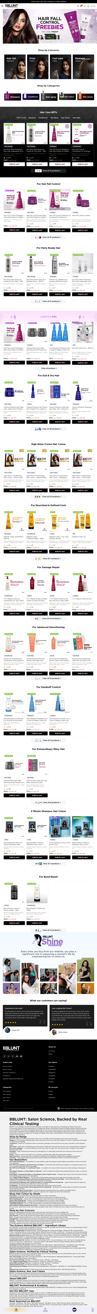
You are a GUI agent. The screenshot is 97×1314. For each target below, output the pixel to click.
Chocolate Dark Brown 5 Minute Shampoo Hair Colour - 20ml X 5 (13, 844)
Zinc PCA (33, 1240)
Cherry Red (24, 1256)
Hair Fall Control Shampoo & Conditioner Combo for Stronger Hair (59, 216)
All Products (7, 1091)
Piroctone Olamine (56, 1240)
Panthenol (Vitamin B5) (16, 1237)
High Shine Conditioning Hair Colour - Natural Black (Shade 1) (36, 477)
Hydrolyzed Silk (68, 1230)
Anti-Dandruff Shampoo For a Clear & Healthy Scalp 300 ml (37, 719)
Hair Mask (59, 1133)
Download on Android (15, 1299)
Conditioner (54, 1260)
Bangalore (51, 1072)
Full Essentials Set (33, 1261)
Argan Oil (41, 1237)
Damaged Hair (34, 1304)
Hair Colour (6, 1097)
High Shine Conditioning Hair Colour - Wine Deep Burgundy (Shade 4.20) (81, 477)
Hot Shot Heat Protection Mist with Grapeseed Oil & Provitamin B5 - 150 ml (13, 150)
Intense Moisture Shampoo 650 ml (82, 408)
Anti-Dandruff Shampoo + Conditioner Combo (38, 1264)
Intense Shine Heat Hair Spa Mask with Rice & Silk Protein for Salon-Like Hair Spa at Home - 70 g (37, 781)
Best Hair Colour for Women (59, 1304)
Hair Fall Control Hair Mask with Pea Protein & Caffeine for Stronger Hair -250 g (37, 216)
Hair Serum (57, 1261)
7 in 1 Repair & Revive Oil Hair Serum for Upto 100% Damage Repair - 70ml (58, 600)
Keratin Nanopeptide (43, 1230)
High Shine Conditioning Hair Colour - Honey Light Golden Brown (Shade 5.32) (14, 477)
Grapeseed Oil (42, 1248)
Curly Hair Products (45, 1304)
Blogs (50, 1054)
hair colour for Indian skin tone (55, 1207)
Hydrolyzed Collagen (56, 1230)
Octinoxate (34, 1248)
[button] (5, 157)
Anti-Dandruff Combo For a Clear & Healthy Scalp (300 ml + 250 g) (59, 719)
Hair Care (6, 1100)
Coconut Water (48, 1235)
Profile (50, 1091)
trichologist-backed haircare (25, 1127)
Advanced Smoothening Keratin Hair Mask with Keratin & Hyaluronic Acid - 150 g (37, 660)
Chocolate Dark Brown (36, 1256)
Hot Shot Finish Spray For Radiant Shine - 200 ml (36, 280)
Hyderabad (52, 1069)
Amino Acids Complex (33, 1232)
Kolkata (51, 1082)
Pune (11, 1289)
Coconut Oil (56, 1235)
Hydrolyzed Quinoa (20, 1232)
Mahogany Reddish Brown (64, 1256)
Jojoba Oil (84, 1235)
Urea (64, 1240)
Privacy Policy (7, 1066)
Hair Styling (7, 1094)
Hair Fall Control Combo (81, 215)
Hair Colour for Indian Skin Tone (23, 1306)
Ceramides (39, 1235)
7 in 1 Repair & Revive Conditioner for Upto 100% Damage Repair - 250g (13, 600)
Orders (50, 1094)
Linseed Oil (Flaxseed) (31, 1237)
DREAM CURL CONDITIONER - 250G (35, 538)
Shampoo (43, 1133)
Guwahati (51, 1078)
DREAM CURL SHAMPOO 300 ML (13, 538)
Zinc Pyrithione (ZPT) (43, 1240)
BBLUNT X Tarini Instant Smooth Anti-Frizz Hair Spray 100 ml (42, 1269)
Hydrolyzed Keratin (30, 1230)
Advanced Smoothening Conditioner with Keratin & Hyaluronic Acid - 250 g (13, 660)
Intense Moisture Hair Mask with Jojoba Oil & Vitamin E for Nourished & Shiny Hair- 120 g (14, 408)
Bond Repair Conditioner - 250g (36, 909)
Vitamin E (33, 1245)
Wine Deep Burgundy (49, 1256)
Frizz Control (19, 1304)
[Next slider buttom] (91, 26)
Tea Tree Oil (70, 1240)
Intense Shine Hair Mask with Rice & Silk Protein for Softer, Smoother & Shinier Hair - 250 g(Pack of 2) (36, 349)
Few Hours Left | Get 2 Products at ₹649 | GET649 (49, 1)
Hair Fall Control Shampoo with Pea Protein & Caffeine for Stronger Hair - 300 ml (59, 150)
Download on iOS (28, 1299)
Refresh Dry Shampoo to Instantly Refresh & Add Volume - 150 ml (58, 280)
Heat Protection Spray (18, 1135)
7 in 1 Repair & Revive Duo (82, 599)
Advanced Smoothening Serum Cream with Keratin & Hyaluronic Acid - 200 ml (59, 660)
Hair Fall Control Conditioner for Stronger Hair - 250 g (81, 150)
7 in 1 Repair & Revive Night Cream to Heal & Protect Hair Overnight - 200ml (37, 600)
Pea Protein (60, 1232)
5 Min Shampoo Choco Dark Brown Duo (59, 843)
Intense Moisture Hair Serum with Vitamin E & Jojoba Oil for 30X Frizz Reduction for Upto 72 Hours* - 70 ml (37, 408)
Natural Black (32, 1258)
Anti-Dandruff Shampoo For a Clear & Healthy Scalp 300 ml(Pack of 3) (59, 349)
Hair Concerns (46, 1223)
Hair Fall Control (76, 1303)
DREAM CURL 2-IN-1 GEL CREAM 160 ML (59, 538)
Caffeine (27, 1240)
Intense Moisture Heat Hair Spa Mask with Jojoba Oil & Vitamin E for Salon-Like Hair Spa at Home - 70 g (59, 408)
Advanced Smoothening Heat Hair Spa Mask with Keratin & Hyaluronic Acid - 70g (82, 660)
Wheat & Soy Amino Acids (48, 1232)
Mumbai (51, 1066)
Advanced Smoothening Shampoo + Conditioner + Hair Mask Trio (47, 1266)
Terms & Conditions (9, 1072)
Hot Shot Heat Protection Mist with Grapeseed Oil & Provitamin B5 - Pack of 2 (81, 280)
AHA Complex (49, 1245)
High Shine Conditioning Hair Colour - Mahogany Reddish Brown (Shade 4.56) (58, 477)
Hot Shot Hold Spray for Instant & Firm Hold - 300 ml (36, 150)
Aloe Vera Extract (66, 1235)
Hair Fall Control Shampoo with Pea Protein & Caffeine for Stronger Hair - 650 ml (14, 216)
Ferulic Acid (40, 1245)
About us (22, 1133)
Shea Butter (76, 1235)
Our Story (51, 1051)
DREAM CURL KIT (79, 537)
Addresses (51, 1097)
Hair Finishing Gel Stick (69, 1269)
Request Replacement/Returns (13, 1078)
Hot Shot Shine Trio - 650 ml (82, 348)
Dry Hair (26, 1304)
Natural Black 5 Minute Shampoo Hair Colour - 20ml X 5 (35, 844)
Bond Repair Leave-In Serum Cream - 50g (12, 909)
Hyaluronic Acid (30, 1235)
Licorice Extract (18, 1241)
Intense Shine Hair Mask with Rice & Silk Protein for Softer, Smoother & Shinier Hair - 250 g (13, 781)
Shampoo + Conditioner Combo (34, 1260)
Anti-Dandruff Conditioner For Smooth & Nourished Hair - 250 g (13, 719)
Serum (54, 1303)
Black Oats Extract (59, 1245)
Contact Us (6, 1075)
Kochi (24, 1289)
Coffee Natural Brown (20, 1258)
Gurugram (51, 1075)
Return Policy (7, 1069)
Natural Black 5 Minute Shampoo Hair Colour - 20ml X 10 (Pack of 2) (80, 844)
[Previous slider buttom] (6, 26)
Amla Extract (28, 1241)
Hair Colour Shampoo (37, 1303)
